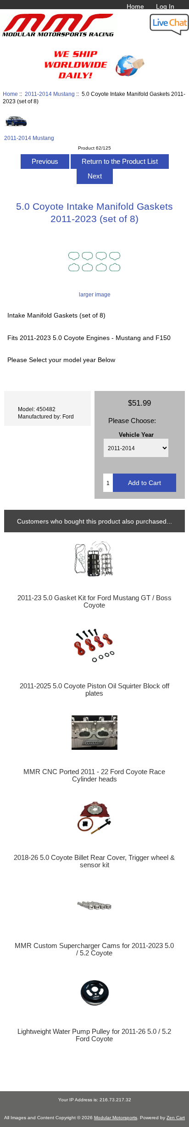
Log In (165, 6)
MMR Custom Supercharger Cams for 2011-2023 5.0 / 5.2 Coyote (94, 949)
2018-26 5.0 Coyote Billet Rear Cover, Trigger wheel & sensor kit (94, 861)
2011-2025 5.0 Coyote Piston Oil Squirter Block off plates (94, 689)
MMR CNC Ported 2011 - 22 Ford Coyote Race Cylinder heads (94, 775)
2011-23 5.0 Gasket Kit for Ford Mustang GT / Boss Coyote (94, 601)
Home (135, 6)
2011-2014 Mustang (50, 94)
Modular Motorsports (115, 1117)
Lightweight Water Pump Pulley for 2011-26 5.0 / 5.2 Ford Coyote (94, 1035)
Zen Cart (176, 1117)
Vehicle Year (136, 434)
